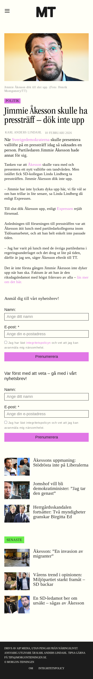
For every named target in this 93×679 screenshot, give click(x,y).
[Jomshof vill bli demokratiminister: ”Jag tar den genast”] (17, 490)
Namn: (10, 309)
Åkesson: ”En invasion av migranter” (58, 553)
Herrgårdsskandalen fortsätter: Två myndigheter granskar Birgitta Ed (59, 511)
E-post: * (11, 327)
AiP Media (23, 648)
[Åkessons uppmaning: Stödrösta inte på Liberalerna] (17, 467)
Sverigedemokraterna (31, 139)
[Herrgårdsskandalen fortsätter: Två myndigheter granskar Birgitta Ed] (17, 514)
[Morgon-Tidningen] (46, 12)
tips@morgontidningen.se (27, 657)
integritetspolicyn (38, 342)
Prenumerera (46, 356)
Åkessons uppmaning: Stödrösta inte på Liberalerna (60, 462)
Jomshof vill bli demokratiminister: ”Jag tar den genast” (59, 488)
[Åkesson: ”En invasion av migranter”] (17, 558)
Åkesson (34, 164)
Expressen (65, 208)
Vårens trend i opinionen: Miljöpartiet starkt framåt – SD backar (59, 579)
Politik (12, 101)
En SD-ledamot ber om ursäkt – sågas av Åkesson (58, 600)
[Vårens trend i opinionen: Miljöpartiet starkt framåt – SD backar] (17, 581)
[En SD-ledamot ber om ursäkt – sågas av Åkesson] (17, 605)
